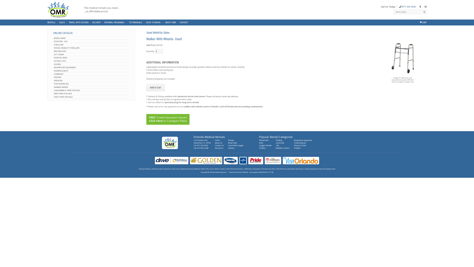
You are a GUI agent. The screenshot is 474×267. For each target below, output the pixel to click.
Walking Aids (60, 51)
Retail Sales (232, 143)
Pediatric (58, 80)
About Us (218, 143)
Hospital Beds (60, 58)
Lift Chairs (59, 54)
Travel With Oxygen (79, 22)
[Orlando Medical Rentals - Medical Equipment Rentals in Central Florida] (58, 10)
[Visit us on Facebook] (420, 6)
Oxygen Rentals (265, 145)
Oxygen (57, 64)
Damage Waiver (61, 87)
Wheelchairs (60, 38)
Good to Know (153, 22)
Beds (261, 143)
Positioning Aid (61, 84)
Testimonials (135, 22)
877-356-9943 (408, 6)
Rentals (51, 22)
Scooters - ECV (61, 41)
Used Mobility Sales (157, 32)
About (170, 22)
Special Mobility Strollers (66, 48)
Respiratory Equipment (65, 67)
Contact (184, 22)
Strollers (58, 45)
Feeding (57, 77)
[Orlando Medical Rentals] (170, 148)
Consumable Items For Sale (67, 90)
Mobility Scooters (283, 148)
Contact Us (219, 145)
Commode (58, 74)
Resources (219, 148)
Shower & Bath (61, 71)
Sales (62, 22)
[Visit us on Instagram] (426, 6)
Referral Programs (114, 22)
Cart (424, 22)
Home (217, 140)
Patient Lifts (60, 61)
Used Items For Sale (63, 97)
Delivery (96, 22)
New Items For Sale (63, 93)
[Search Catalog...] (424, 12)
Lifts (277, 145)
